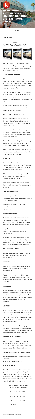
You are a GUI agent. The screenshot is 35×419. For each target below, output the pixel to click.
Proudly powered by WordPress (12, 414)
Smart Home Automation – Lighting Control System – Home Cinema (15, 16)
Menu (18, 30)
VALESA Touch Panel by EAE (14, 45)
